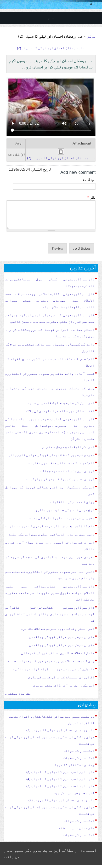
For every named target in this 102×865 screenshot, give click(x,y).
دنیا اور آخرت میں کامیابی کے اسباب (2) (60, 786)
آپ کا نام (89, 179)
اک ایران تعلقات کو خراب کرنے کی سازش (61, 677)
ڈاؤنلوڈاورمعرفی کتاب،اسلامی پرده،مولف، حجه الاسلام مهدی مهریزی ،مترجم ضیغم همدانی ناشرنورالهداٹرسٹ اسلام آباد (50, 300)
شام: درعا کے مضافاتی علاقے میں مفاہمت (61, 463)
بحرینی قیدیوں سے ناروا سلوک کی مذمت (61, 518)
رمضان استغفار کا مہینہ (73, 765)
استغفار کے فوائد (79, 751)
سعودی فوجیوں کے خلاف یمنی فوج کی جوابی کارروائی (51, 455)
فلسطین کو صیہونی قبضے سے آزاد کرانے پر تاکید (53, 669)
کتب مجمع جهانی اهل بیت (74, 793)
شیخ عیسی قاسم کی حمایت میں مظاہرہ (63, 510)
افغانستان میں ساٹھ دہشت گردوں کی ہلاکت (59, 411)
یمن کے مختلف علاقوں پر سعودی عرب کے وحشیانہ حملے (51, 661)
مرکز (91, 36)
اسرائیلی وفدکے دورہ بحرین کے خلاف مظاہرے (57, 629)
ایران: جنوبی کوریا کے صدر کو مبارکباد (60, 479)
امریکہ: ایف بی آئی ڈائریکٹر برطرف (63, 685)
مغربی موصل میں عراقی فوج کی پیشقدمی (61, 637)
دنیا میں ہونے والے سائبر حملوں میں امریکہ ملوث (51, 534)
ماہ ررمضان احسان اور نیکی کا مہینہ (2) (61, 158)
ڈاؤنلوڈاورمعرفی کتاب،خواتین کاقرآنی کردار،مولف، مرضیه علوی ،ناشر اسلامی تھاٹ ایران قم (50, 614)
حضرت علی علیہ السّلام (76, 828)
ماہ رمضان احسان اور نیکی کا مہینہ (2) (61, 800)
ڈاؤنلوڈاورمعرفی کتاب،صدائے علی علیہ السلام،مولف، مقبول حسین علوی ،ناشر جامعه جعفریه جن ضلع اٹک (50, 592)
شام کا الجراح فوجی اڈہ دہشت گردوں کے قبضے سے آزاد (49, 526)
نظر (91, 197)
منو (51, 18)
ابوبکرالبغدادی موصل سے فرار (68, 447)
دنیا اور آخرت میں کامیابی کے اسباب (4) (60, 779)
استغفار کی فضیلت (79, 758)
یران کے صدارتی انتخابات (72, 502)
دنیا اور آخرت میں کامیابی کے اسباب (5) (60, 772)
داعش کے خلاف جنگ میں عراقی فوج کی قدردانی (57, 653)
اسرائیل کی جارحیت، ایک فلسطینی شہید (61, 403)
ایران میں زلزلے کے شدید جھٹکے (67, 471)
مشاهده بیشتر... (18, 693)
